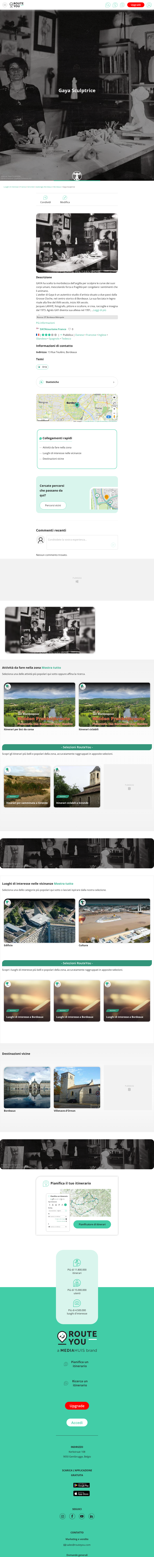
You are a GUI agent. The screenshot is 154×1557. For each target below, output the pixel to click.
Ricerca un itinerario (80, 1383)
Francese (91, 335)
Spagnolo (54, 338)
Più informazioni (45, 323)
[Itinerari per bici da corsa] (39, 705)
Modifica (65, 202)
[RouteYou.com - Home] (16, 4)
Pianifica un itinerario (79, 1364)
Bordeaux (57, 187)
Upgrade (136, 4)
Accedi (77, 1422)
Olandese (41, 338)
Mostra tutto (51, 668)
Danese (79, 335)
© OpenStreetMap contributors (106, 421)
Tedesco (66, 338)
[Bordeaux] (27, 1087)
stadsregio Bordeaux (44, 187)
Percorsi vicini (53, 505)
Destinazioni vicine (53, 458)
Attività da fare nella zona (56, 447)
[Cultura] (114, 921)
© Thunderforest (88, 421)
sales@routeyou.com (78, 1544)
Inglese (102, 335)
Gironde (31, 187)
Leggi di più (99, 310)
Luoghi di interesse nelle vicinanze (61, 453)
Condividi (45, 202)
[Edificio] (39, 921)
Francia (23, 187)
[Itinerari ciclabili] (114, 705)
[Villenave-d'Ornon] (77, 1087)
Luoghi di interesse (11, 187)
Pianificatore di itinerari (92, 1224)
